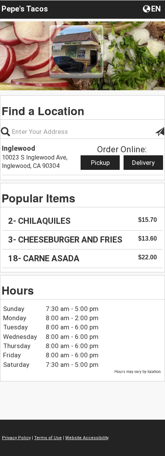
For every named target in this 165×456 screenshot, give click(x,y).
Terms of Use (48, 437)
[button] (152, 8)
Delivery (143, 162)
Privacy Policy (16, 437)
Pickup (100, 162)
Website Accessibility (87, 437)
